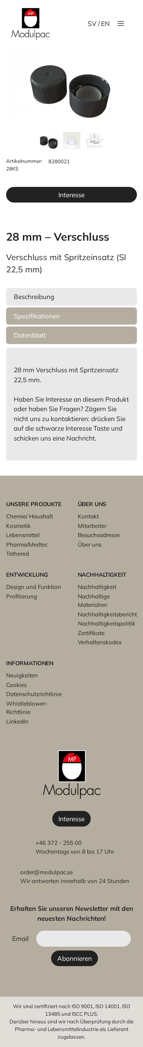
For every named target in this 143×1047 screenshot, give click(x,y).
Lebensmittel (23, 535)
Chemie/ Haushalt (29, 516)
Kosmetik (18, 525)
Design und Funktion (33, 586)
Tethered (17, 553)
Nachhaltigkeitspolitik (106, 623)
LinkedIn (17, 721)
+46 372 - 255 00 (58, 842)
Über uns (89, 544)
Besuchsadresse (99, 535)
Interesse (71, 195)
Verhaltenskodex (100, 642)
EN (105, 23)
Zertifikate (91, 633)
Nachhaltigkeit (97, 586)
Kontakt (88, 516)
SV (92, 23)
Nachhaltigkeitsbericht (107, 614)
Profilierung (21, 596)
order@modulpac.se (46, 872)
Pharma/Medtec (27, 544)
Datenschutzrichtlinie (34, 694)
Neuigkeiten (22, 675)
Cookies (16, 684)
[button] (71, 297)
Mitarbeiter (92, 525)
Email (20, 938)
